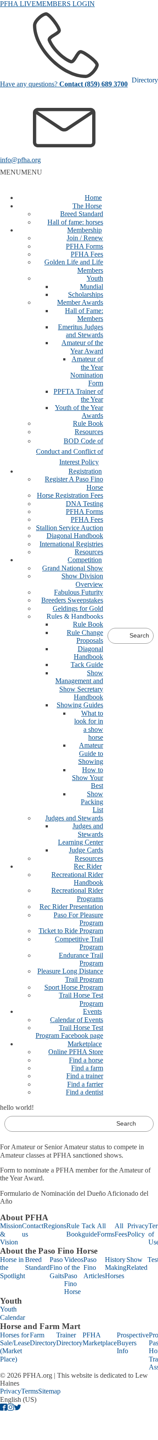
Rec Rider (88, 866)
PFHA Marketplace (100, 1339)
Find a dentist (84, 1092)
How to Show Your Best (87, 778)
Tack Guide (87, 664)
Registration (85, 471)
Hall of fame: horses (75, 222)
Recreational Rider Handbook (77, 878)
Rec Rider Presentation (71, 906)
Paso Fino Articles (94, 1268)
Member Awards (80, 302)
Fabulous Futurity (78, 592)
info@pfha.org (20, 160)
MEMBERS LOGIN (65, 3)
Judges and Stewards (74, 818)
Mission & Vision (11, 1234)
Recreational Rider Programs (77, 894)
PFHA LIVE (18, 3)
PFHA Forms (84, 246)
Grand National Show (72, 568)
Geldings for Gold (78, 608)
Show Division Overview (82, 580)
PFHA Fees (87, 254)
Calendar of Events (76, 1019)
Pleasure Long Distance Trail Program (70, 975)
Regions (54, 1226)
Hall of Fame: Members (84, 314)
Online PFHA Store (75, 1051)
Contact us (32, 1229)
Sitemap (49, 1391)
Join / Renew (85, 238)
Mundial (91, 286)
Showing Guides (80, 705)
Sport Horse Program (73, 987)
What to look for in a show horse (88, 725)
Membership (84, 230)
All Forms (106, 1229)
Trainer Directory (69, 1339)
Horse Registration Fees (70, 495)
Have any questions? (64, 84)
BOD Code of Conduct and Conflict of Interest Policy (69, 451)
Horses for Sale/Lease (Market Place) (15, 1347)
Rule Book (88, 423)
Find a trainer (84, 1076)
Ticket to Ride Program (71, 930)
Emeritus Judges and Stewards (80, 331)
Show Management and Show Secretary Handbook (79, 685)
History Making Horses (115, 1268)
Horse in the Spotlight (12, 1268)
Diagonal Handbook (75, 535)
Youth (94, 278)
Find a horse (86, 1060)
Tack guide (89, 1229)
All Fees (121, 1229)
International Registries (71, 544)
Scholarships (85, 294)
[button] (21, 172)
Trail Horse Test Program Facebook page (69, 1031)
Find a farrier (85, 1084)
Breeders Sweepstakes (72, 600)
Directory (145, 80)
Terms (29, 1391)
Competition (85, 559)
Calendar (12, 1317)
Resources (89, 431)
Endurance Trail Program (81, 959)
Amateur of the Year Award (82, 346)
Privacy (10, 1391)
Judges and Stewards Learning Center (80, 834)
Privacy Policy (137, 1229)
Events (92, 1011)
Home (93, 197)
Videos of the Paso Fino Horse (73, 1276)
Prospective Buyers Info (133, 1343)
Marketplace (85, 1044)
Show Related (136, 1263)
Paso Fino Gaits (57, 1268)
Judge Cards (86, 850)
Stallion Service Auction (69, 527)
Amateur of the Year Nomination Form (86, 371)
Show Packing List (92, 802)
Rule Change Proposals (85, 636)
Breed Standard (81, 213)
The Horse (87, 206)
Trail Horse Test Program (81, 999)
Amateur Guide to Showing (90, 753)
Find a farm (87, 1068)
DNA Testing (84, 503)
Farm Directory (43, 1339)
